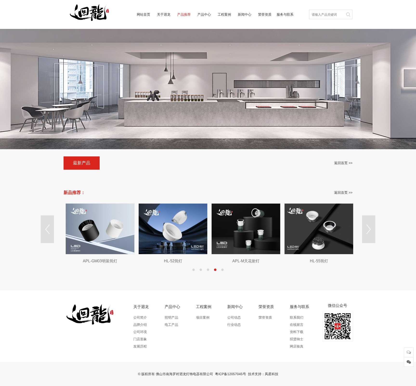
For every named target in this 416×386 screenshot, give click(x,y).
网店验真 (296, 346)
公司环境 (140, 332)
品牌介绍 (140, 325)
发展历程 (140, 346)
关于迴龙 (163, 14)
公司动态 (234, 317)
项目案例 (202, 317)
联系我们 (296, 317)
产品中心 (204, 14)
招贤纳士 (296, 339)
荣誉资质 (265, 14)
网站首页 (143, 14)
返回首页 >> (343, 163)
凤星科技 (271, 374)
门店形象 (140, 339)
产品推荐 (184, 14)
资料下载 (296, 332)
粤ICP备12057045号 (230, 374)
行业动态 (234, 325)
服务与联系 (285, 14)
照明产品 (171, 317)
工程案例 (224, 14)
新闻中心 (244, 14)
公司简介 (140, 317)
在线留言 (296, 325)
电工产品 (171, 325)
